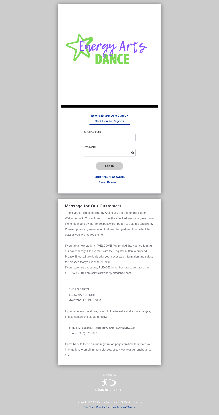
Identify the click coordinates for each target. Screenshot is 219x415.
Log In (109, 165)
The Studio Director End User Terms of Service (109, 407)
